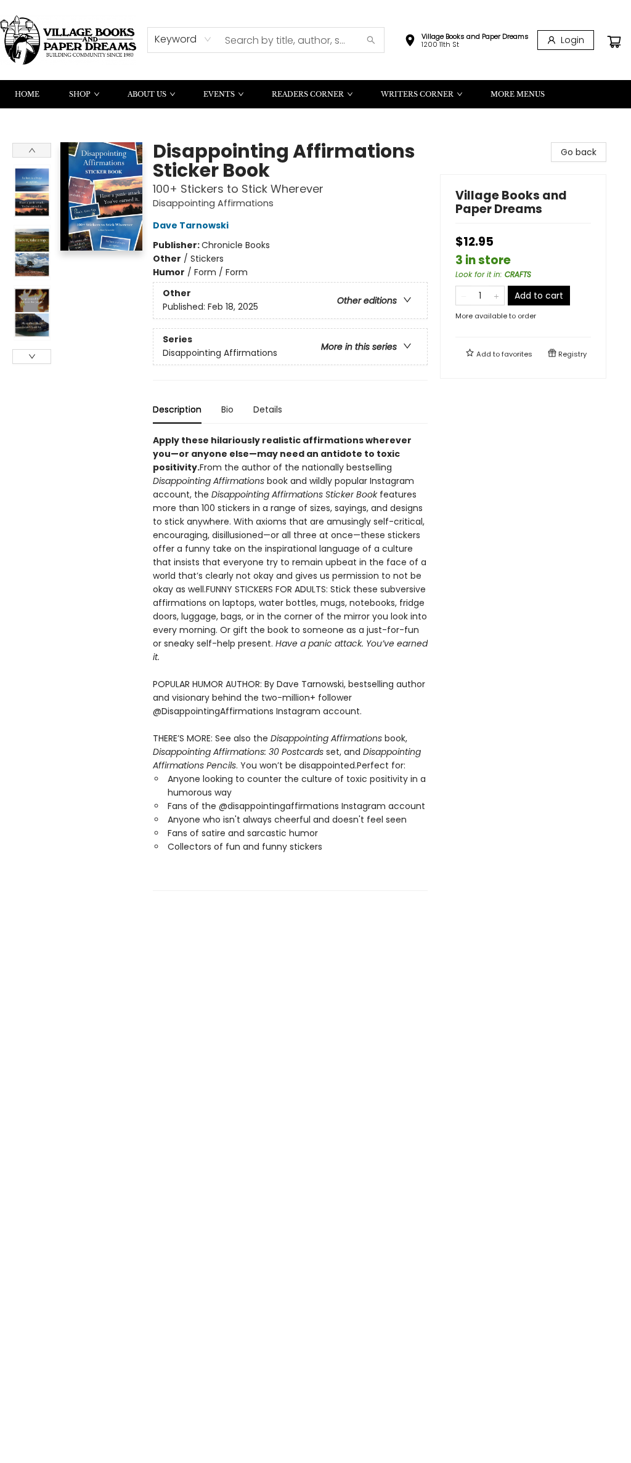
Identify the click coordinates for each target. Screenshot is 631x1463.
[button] (466, 42)
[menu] (315, 94)
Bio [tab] (227, 409)
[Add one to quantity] (496, 295)
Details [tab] (267, 409)
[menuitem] (27, 94)
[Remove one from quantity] (463, 295)
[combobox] (183, 39)
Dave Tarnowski (191, 225)
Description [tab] (177, 409)
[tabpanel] (290, 662)
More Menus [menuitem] (518, 94)
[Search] (371, 40)
